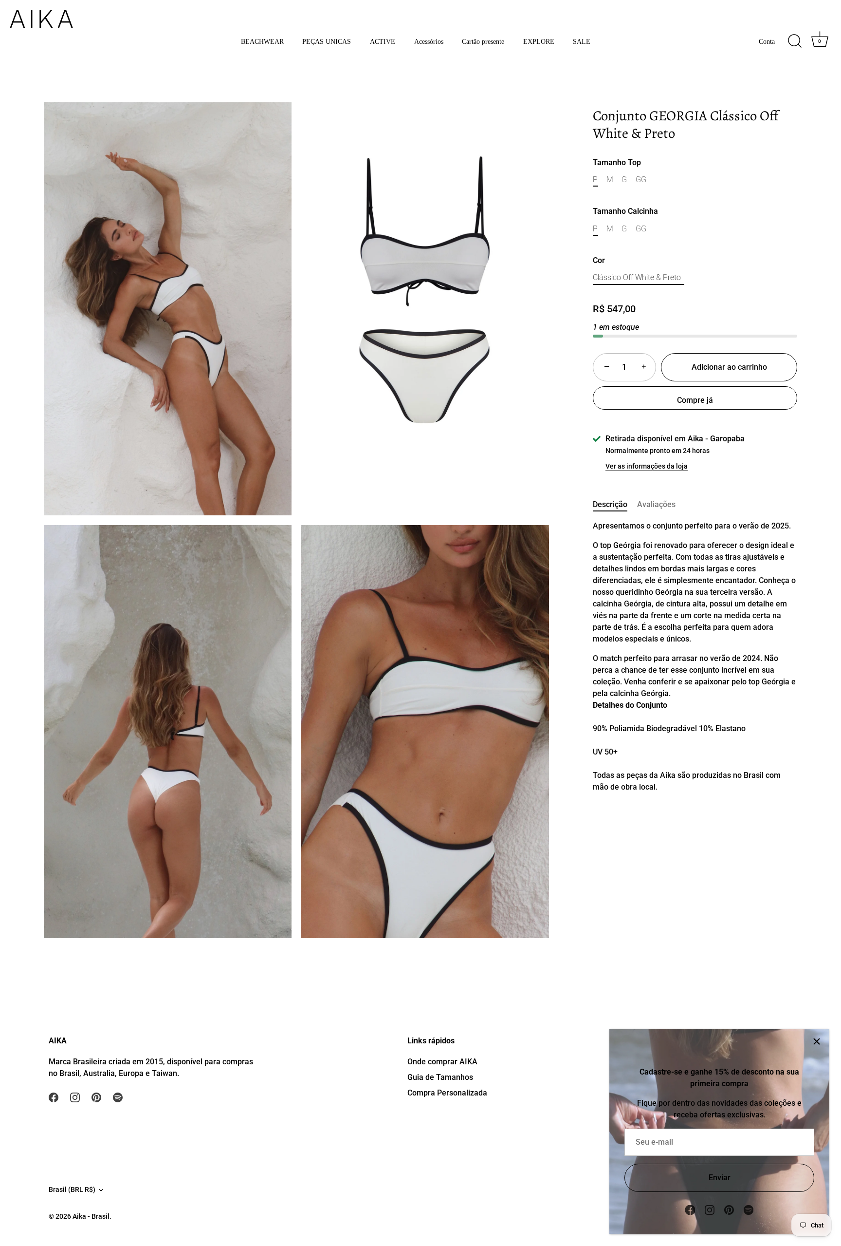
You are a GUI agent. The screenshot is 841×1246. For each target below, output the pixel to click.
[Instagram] (709, 1209)
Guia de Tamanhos (440, 1077)
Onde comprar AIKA (442, 1061)
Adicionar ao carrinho (729, 367)
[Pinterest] (729, 1209)
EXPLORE (538, 41)
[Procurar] (794, 41)
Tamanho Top (617, 162)
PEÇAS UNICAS (326, 41)
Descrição (610, 504)
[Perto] (816, 1041)
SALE (581, 41)
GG (641, 179)
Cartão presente (483, 41)
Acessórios (428, 41)
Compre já (695, 400)
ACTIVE (382, 41)
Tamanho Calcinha (625, 211)
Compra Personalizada (447, 1092)
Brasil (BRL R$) (72, 1190)
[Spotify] (748, 1209)
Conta (767, 41)
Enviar (720, 1177)
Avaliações (656, 504)
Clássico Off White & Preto (637, 278)
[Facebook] (690, 1209)
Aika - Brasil (91, 1217)
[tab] (615, 504)
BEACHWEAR (262, 41)
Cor (599, 260)
